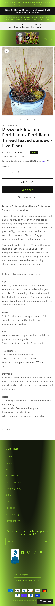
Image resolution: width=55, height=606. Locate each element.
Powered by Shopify (35, 600)
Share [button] (8, 429)
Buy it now (27, 189)
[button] (3, 38)
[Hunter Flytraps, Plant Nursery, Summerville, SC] (15, 557)
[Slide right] (34, 119)
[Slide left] (21, 119)
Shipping (5, 156)
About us (10, 507)
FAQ (8, 469)
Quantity (6, 166)
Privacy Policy (12, 514)
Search (9, 456)
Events (9, 463)
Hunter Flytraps (24, 600)
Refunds (10, 495)
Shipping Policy (13, 488)
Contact (9, 501)
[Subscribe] (46, 541)
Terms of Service (14, 520)
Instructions (12, 475)
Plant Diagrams (13, 482)
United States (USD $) (25, 580)
